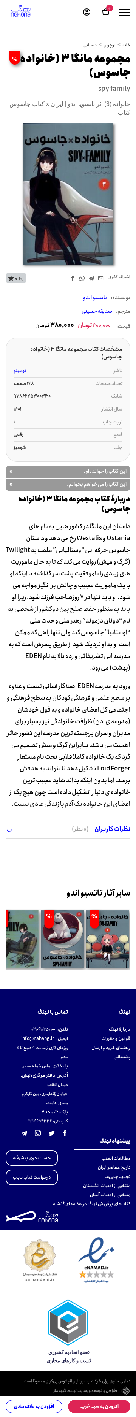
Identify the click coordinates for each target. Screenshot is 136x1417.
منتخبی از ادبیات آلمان (110, 1194)
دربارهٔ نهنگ (119, 1029)
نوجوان (110, 45)
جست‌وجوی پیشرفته (32, 1158)
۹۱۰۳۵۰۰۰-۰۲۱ (43, 1029)
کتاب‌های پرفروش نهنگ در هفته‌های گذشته (91, 1204)
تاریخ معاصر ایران (114, 1167)
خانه (126, 45)
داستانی (90, 45)
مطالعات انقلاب (116, 1158)
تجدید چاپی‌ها (117, 1176)
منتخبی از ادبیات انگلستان (106, 1185)
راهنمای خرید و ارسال (110, 1047)
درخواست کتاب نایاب (32, 1177)
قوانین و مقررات (116, 1038)
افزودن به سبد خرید (99, 1406)
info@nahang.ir (37, 1038)
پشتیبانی (122, 1056)
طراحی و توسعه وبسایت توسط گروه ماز (85, 1391)
